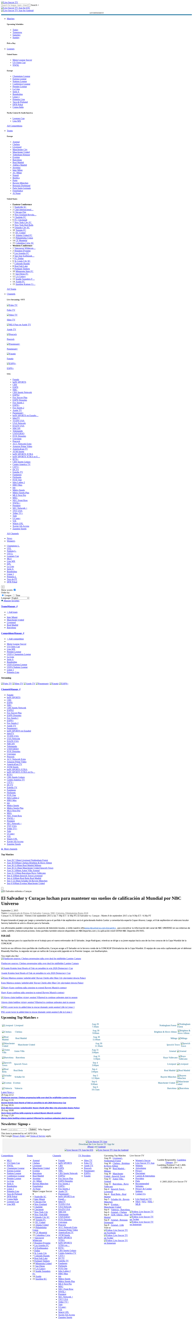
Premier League (20, 86)
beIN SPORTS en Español (19, 731)
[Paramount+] (42, 683)
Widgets (139, 1165)
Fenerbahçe (18, 190)
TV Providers (84, 1155)
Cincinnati (39, 1209)
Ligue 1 (16, 97)
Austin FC (20, 281)
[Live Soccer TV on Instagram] (117, 1243)
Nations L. (11, 551)
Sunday (16, 37)
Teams (10, 130)
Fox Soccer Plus (20, 397)
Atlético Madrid (20, 165)
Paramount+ (18, 413)
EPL (9, 564)
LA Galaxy (21, 276)
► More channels (9, 849)
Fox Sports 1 (18, 402)
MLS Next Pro (19, 495)
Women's (11, 541)
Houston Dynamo (22, 251)
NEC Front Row (20, 500)
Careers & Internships (145, 1176)
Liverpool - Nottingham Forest (113, 1159)
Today (15, 30)
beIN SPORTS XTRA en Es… (21, 772)
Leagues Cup (19, 118)
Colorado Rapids (22, 263)
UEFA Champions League (19, 654)
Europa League (19, 79)
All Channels (13, 533)
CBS (15, 384)
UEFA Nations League (17, 667)
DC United (20, 233)
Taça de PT (12, 579)
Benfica (16, 178)
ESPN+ (16, 405)
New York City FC (23, 222)
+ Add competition (15, 639)
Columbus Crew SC (25, 243)
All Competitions (14, 126)
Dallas (37, 1250)
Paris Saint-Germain (22, 188)
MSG (15, 498)
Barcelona (17, 160)
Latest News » (7, 1092)
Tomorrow (17, 32)
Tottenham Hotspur (21, 154)
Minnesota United (43, 1263)
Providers (139, 1178)
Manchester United (21, 152)
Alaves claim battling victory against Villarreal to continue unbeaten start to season (37, 1118)
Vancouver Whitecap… (25, 248)
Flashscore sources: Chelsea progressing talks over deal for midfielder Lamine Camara (38, 1097)
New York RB (40, 1214)
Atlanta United (42, 1225)
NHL (150, 1201)
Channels (11, 294)
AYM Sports (18, 451)
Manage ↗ (12, 606)
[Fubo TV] (6, 683)
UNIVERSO (18, 433)
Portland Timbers (22, 269)
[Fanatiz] (54, 683)
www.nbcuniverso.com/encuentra (100, 928)
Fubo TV (88, 1163)
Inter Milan (18, 170)
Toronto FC (21, 230)
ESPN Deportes (20, 400)
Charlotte (38, 1207)
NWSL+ (16, 503)
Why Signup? (44, 1129)
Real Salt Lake (21, 266)
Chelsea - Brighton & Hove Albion (117, 1164)
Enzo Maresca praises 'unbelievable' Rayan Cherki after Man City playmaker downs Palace (40, 1108)
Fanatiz (16, 379)
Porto (15, 180)
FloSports (17, 477)
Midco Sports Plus (21, 492)
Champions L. (13, 546)
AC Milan (17, 172)
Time (17, 595)
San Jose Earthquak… (24, 256)
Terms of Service (37, 1136)
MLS (9, 558)
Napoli (16, 175)
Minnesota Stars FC (24, 271)
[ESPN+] (63, 683)
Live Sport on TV (143, 1199)
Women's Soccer (142, 1160)
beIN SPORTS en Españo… (25, 415)
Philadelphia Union (24, 238)
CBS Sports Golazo (21, 462)
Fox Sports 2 (18, 408)
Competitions (7, 633)
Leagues (10, 49)
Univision (17, 438)
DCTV (16, 469)
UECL (10, 553)
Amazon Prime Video (22, 446)
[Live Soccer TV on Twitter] (117, 1238)
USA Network (19, 423)
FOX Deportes (19, 436)
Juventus (16, 167)
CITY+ (16, 467)
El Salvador (35, 913)
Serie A (16, 91)
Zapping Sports (19, 528)
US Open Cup (19, 62)
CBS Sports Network (22, 392)
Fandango (17, 474)
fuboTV (16, 418)
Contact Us (140, 1194)
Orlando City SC (22, 227)
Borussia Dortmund (21, 185)
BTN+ (16, 459)
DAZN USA (18, 426)
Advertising (140, 1168)
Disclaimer (140, 1173)
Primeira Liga (19, 99)
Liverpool (17, 147)
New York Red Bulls (23, 225)
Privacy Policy (19, 1136)
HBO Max (17, 485)
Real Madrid (18, 162)
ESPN (15, 387)
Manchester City (20, 149)
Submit (33, 1129)
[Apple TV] (29, 683)
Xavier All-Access (21, 526)
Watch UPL (18, 523)
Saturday (17, 35)
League (7, 595)
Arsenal (16, 142)
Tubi (15, 516)
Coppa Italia (18, 107)
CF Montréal (21, 240)
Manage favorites (11, 600)
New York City (41, 1212)
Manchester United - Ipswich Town (114, 1174)
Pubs (137, 1181)
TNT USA (17, 510)
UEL (9, 548)
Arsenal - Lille (117, 1225)
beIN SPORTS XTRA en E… (26, 456)
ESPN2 (16, 395)
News (9, 538)
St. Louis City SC (22, 261)
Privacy (138, 1171)
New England (40, 1204)
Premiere (17, 505)
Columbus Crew (42, 1235)
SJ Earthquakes (41, 1248)
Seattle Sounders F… (25, 279)
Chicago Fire (20, 212)
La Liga (16, 89)
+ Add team (12, 612)
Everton (16, 157)
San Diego (40, 1266)
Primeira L (11, 576)
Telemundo (18, 431)
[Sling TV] (17, 683)
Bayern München (20, 183)
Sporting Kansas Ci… (25, 284)
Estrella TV (18, 472)
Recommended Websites (142, 1184)
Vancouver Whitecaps (38, 1239)
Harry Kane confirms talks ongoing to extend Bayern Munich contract (31, 1113)
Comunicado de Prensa (18, 913)
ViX (14, 521)
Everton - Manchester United (112, 1205)
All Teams (11, 289)
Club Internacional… (23, 209)
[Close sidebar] (2, 888)
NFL (144, 1201)
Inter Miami (39, 1199)
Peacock (16, 441)
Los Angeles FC (21, 253)
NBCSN (16, 428)
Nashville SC (20, 207)
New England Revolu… (25, 214)
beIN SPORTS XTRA (23, 454)
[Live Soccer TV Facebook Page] (117, 1233)
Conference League (21, 84)
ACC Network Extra (22, 444)
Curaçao (45, 913)
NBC (15, 390)
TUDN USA (18, 420)
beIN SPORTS (19, 382)
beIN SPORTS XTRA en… (65, 1244)
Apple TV (17, 410)
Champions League (21, 76)
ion (14, 487)
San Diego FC (21, 274)
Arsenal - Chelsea (119, 1212)
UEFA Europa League (17, 664)
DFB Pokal (18, 104)
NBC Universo (57, 913)
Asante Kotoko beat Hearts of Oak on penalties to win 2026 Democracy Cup (33, 1102)
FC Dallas (19, 258)
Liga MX (17, 121)
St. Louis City (40, 1253)
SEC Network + (20, 508)
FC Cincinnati (20, 220)
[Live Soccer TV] (9, 2)
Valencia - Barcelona (120, 1209)
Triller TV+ (18, 513)
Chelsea (16, 144)
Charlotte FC (20, 217)
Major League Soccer (22, 60)
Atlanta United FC (24, 235)
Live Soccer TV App (144, 1163)
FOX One (17, 480)
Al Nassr (17, 193)
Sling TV (88, 1160)
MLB (137, 1204)
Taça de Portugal (20, 102)
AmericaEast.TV (20, 449)
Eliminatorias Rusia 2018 (76, 913)
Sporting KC (41, 1279)
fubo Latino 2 (19, 482)
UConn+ (17, 518)
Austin (38, 1276)
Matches (10, 18)
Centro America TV (22, 464)
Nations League (20, 81)
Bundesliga (18, 94)
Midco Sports (19, 490)
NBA (137, 1201)
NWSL (16, 65)
